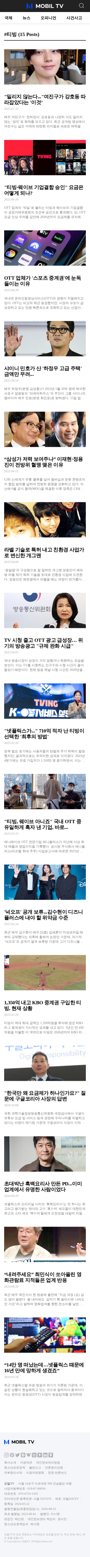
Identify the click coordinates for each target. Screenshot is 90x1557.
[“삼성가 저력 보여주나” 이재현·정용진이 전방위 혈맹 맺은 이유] (45, 448)
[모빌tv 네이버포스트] (50, 1456)
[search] (81, 5)
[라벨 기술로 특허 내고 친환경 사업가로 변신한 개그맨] (45, 539)
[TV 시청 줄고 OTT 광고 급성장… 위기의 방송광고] (45, 630)
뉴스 (26, 18)
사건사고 (74, 18)
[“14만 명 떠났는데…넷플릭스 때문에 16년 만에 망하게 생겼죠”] (45, 1354)
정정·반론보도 (57, 1472)
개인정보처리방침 (48, 1462)
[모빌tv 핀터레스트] (12, 1456)
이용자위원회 (35, 1472)
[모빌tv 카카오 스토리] (39, 1456)
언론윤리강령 (54, 1467)
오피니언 (48, 18)
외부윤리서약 (13, 1472)
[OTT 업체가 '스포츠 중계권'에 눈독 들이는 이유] (45, 267)
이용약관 (26, 1462)
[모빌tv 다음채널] (23, 1456)
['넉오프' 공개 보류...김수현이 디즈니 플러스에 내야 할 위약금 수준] (45, 902)
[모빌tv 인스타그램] (6, 1456)
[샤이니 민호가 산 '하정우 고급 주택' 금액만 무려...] (45, 358)
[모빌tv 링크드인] (45, 1456)
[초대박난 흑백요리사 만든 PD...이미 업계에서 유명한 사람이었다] (45, 1173)
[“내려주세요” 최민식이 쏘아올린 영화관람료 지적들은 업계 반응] (45, 1264)
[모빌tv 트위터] (17, 1456)
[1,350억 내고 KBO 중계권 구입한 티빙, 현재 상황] (45, 992)
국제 (8, 18)
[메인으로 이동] (45, 8)
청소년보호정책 (14, 1467)
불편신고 (35, 1467)
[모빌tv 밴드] (34, 1456)
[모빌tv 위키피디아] (28, 1456)
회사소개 (10, 1462)
